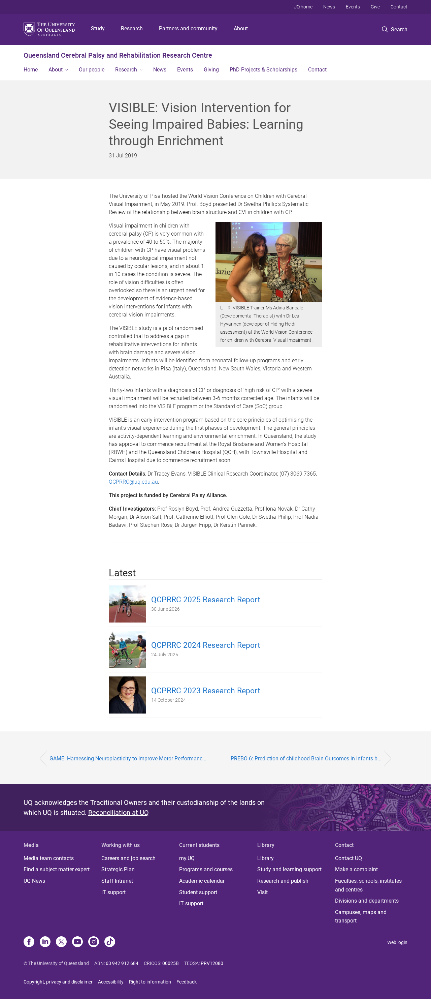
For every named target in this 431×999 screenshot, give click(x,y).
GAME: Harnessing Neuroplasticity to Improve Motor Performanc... (127, 758)
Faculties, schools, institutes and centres (368, 885)
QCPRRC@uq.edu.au (133, 482)
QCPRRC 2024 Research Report (205, 645)
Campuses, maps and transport (361, 916)
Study (98, 28)
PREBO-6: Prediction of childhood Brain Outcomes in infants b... (306, 758)
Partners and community (188, 28)
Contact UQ (348, 858)
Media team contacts (49, 858)
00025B (170, 963)
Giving (211, 69)
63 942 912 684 (122, 963)
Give (375, 6)
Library (265, 858)
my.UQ (187, 858)
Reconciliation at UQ (118, 813)
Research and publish (282, 881)
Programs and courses (206, 869)
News (329, 6)
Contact (399, 6)
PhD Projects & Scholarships (263, 69)
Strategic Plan (118, 869)
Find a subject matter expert (57, 869)
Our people (91, 69)
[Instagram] (93, 942)
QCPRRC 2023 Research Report (205, 690)
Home (31, 69)
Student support (198, 892)
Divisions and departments (367, 901)
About (241, 28)
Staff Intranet (117, 881)
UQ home (303, 6)
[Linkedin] (45, 942)
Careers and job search (128, 858)
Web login (397, 942)
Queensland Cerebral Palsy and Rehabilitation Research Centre (118, 55)
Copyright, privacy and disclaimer (58, 982)
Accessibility (111, 982)
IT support (113, 892)
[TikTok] (109, 942)
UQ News (34, 881)
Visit (262, 892)
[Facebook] (29, 942)
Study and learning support (289, 869)
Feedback (186, 982)
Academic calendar (202, 881)
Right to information (150, 982)
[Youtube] (77, 942)
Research (132, 28)
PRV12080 (212, 963)
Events (353, 6)
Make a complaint (356, 869)
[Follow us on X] (61, 942)
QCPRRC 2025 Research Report (205, 599)
